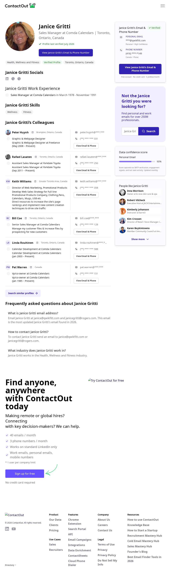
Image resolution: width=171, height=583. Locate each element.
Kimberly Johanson (138, 209)
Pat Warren (19, 267)
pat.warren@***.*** (91, 267)
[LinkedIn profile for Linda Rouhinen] (37, 243)
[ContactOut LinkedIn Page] (7, 544)
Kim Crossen (134, 219)
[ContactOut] (21, 5)
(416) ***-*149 (134, 53)
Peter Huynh (20, 132)
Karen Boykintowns (138, 228)
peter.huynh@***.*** (92, 132)
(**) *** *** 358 (89, 187)
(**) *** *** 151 (89, 273)
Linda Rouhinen (22, 243)
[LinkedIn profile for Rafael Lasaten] (36, 157)
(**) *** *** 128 (89, 224)
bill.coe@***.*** (89, 218)
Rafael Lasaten (22, 157)
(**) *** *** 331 (89, 138)
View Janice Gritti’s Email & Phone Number (140, 69)
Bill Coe (17, 218)
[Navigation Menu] (162, 5)
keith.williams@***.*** (93, 181)
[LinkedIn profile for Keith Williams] (35, 181)
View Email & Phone (86, 145)
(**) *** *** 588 (89, 249)
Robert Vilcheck (136, 200)
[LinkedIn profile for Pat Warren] (31, 267)
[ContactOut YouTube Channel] (14, 544)
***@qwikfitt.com (136, 40)
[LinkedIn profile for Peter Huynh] (33, 132)
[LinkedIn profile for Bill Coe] (26, 218)
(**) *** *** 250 (89, 163)
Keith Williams (21, 181)
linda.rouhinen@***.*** (93, 242)
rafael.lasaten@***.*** (93, 156)
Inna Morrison (135, 191)
